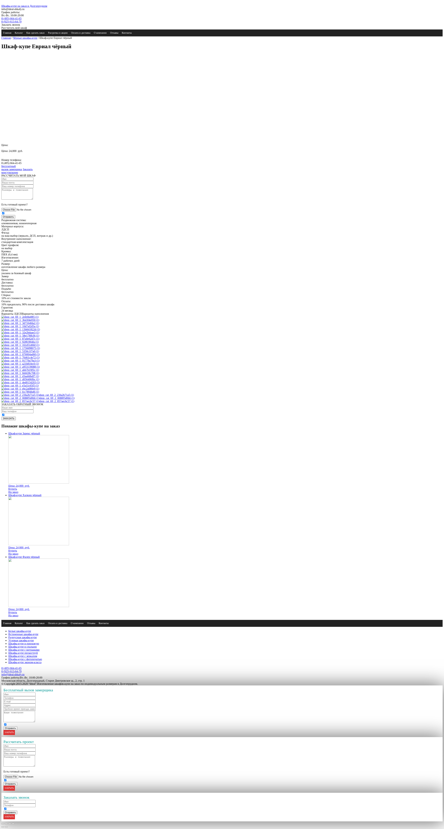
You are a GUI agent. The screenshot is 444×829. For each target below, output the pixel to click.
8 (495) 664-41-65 (11, 18)
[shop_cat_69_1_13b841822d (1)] (20, 329)
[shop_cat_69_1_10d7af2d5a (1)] (20, 326)
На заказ (13, 492)
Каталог (19, 33)
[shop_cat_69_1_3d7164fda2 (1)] (20, 323)
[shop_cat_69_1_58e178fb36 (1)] (20, 335)
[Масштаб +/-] (13, 823)
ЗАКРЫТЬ (9, 732)
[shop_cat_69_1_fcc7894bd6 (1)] (20, 391)
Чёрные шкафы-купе (25, 37)
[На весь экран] (9, 823)
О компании (100, 33)
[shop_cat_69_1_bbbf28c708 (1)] (20, 373)
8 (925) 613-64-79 (11, 21)
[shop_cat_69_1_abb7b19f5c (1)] (20, 369)
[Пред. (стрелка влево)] (2, 826)
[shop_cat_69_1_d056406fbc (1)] (20, 379)
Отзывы (114, 33)
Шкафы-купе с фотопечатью (25, 659)
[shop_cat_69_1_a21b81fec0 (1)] (20, 363)
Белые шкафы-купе (19, 631)
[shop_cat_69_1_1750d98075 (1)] (20, 348)
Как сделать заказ (35, 33)
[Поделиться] (6, 823)
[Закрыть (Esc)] (2, 823)
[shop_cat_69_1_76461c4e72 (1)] (20, 357)
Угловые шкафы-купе (21, 640)
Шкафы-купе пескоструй (23, 652)
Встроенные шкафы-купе (23, 634)
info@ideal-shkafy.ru (12, 674)
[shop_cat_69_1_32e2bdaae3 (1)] (20, 332)
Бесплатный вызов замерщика (11, 168)
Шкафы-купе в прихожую (23, 643)
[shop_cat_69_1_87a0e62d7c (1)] (20, 338)
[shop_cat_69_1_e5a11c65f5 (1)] (20, 385)
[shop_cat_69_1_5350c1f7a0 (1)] (20, 351)
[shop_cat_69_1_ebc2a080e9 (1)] (20, 388)
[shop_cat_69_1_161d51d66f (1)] (20, 344)
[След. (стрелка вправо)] (6, 826)
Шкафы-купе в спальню (22, 646)
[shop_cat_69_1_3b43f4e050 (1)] (20, 320)
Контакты (127, 33)
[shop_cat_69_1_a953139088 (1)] (20, 366)
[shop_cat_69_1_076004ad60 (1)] (20, 354)
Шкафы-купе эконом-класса (24, 662)
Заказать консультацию (17, 171)
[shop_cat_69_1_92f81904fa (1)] (20, 341)
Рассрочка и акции (58, 33)
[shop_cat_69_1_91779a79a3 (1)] (20, 360)
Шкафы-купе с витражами (24, 649)
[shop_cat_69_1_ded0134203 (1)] (20, 382)
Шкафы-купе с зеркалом (22, 656)
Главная (7, 33)
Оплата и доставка (80, 33)
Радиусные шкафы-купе (22, 637)
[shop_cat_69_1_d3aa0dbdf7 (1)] (20, 376)
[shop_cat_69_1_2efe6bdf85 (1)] (20, 316)
